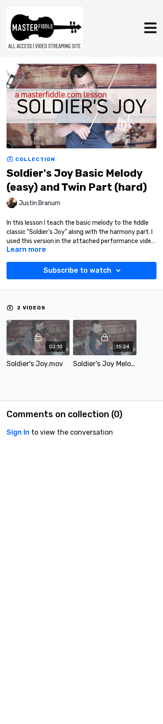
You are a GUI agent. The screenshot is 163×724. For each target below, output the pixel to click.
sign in (18, 432)
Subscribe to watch (77, 270)
